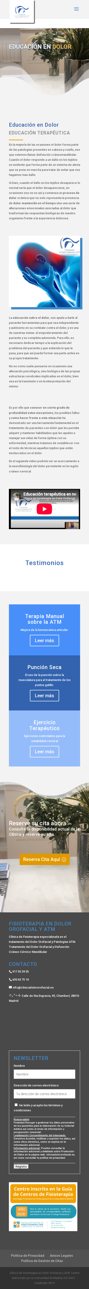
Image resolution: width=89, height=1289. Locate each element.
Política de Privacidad (27, 1255)
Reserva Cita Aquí (41, 859)
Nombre (19, 1065)
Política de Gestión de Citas (42, 1261)
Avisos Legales (61, 1255)
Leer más (44, 640)
